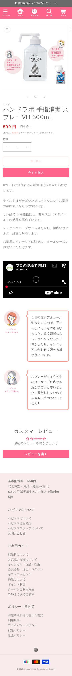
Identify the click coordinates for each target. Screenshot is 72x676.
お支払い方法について (22, 559)
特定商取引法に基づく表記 (25, 615)
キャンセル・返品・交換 (24, 564)
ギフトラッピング (19, 574)
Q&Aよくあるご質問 (21, 594)
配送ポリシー (17, 630)
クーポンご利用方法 (21, 589)
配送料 (15, 132)
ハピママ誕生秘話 (19, 523)
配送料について (18, 554)
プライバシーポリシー (22, 625)
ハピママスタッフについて (25, 528)
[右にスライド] (44, 96)
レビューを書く (36, 454)
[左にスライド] (27, 96)
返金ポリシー (17, 635)
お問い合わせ (17, 533)
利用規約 (14, 620)
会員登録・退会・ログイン (25, 569)
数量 (5, 139)
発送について (17, 579)
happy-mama (30, 669)
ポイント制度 (17, 584)
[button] (49, 13)
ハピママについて (19, 518)
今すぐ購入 (36, 173)
